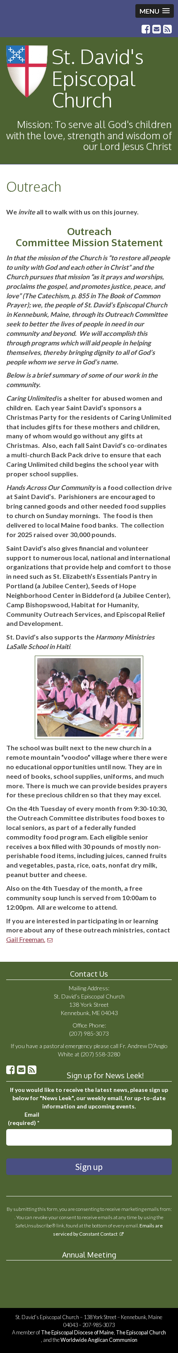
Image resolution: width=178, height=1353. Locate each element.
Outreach (33, 186)
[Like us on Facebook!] (146, 30)
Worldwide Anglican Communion (98, 1339)
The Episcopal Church (141, 1332)
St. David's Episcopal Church (98, 78)
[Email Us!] (156, 30)
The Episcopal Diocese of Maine (77, 1332)
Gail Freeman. (25, 939)
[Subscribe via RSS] (167, 30)
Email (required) (23, 1118)
